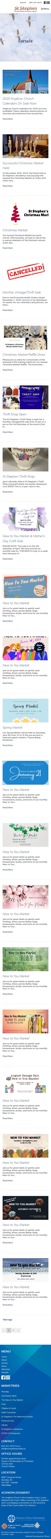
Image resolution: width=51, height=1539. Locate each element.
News (4, 1366)
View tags (7, 1319)
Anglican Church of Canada (11, 1525)
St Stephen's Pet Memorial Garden (17, 1416)
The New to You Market (12, 1400)
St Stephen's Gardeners (12, 1429)
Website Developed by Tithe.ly (37, 1536)
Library (4, 1425)
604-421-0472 (35, 2)
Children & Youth (8, 1408)
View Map (6, 1485)
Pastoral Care (7, 1421)
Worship (5, 1391)
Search (23, 2)
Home (4, 1357)
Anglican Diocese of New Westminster (27, 1517)
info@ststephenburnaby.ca (13, 1448)
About (4, 1360)
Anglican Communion (31, 1525)
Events (4, 1363)
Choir (3, 1404)
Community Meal (8, 1396)
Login (12, 1534)
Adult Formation (8, 1412)
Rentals (4, 1372)
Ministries (5, 1369)
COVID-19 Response (10, 1433)
